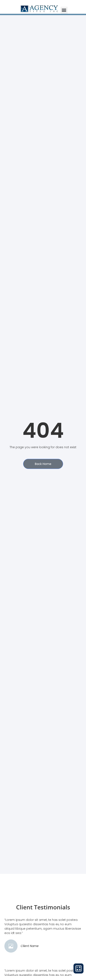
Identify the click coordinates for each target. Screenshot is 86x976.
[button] (64, 10)
